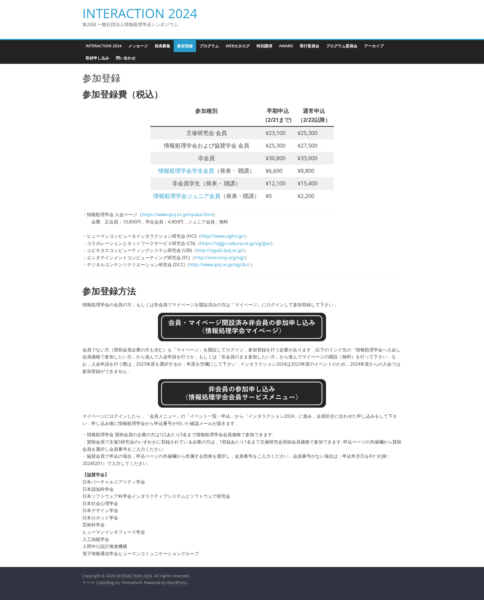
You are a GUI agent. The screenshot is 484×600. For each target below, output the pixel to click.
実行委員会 (309, 45)
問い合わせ (126, 57)
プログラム (209, 45)
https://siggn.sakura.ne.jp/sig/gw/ (235, 243)
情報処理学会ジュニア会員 (186, 196)
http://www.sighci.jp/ (223, 236)
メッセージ (138, 45)
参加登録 (185, 45)
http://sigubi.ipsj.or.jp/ (220, 250)
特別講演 (264, 45)
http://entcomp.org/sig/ (220, 258)
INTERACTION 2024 (139, 13)
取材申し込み (97, 57)
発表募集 (162, 45)
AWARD (286, 45)
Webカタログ (238, 45)
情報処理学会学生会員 (186, 170)
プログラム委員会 (341, 45)
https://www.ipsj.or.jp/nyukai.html (177, 214)
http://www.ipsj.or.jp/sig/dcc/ (219, 265)
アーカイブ (374, 45)
